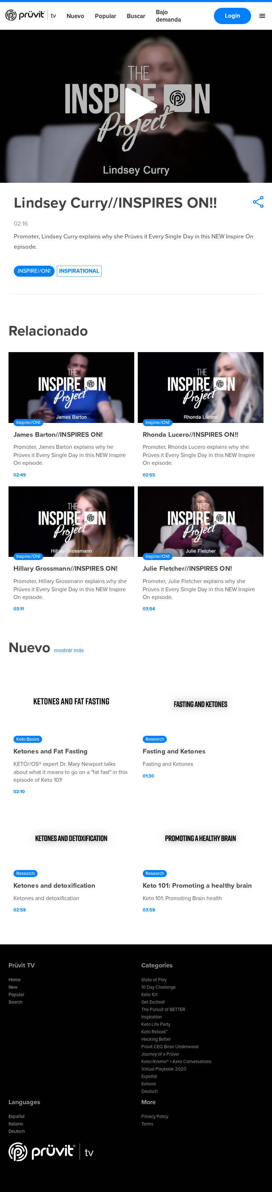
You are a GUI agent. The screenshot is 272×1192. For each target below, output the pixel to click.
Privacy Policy (154, 1116)
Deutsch (149, 1091)
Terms (147, 1124)
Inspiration (151, 1017)
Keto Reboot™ (154, 1032)
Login (232, 15)
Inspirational (79, 271)
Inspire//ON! (34, 271)
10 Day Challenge (158, 987)
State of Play (153, 980)
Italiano (148, 1084)
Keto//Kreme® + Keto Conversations (176, 1061)
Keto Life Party (155, 1024)
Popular (105, 16)
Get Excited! (153, 1002)
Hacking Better (156, 1039)
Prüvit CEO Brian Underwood (169, 1047)
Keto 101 (149, 995)
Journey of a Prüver (160, 1054)
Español (149, 1076)
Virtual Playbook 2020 (163, 1069)
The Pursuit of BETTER (163, 1009)
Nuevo (75, 16)
